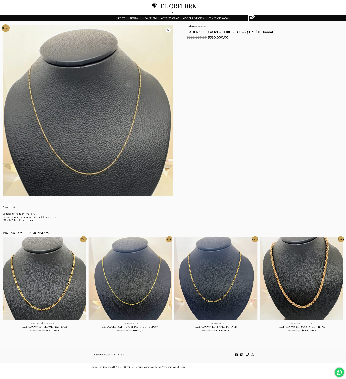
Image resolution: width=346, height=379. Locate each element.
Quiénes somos (170, 18)
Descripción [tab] (9, 207)
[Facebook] (236, 355)
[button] (173, 13)
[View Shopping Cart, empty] (251, 18)
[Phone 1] (247, 355)
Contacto (151, 18)
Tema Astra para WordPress (170, 367)
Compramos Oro (218, 18)
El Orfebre (178, 6)
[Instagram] (241, 355)
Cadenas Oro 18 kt (196, 26)
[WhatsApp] (252, 355)
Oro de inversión (193, 18)
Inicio (121, 18)
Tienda (134, 18)
